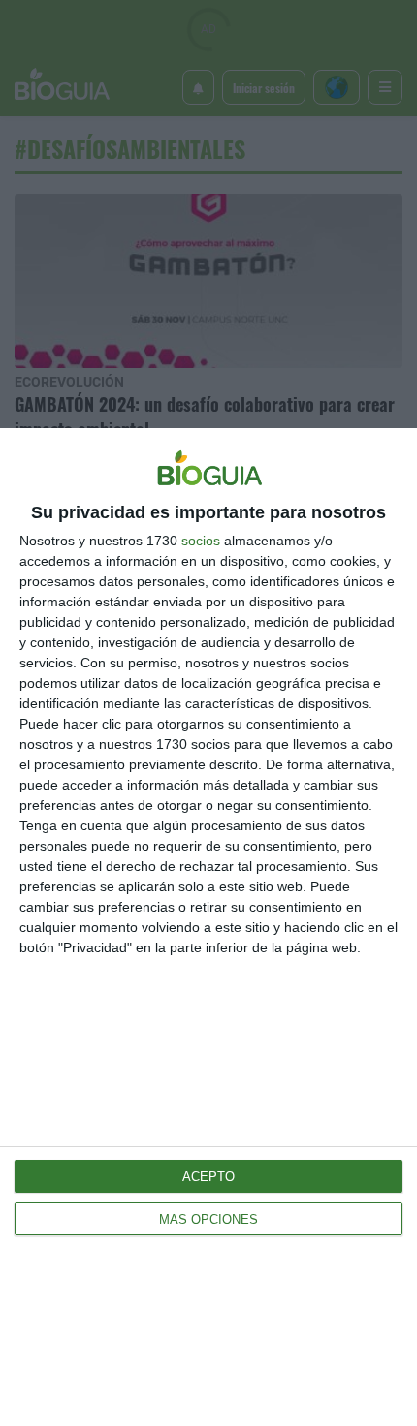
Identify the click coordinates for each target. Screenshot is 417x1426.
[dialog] (208, 927)
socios (200, 540)
